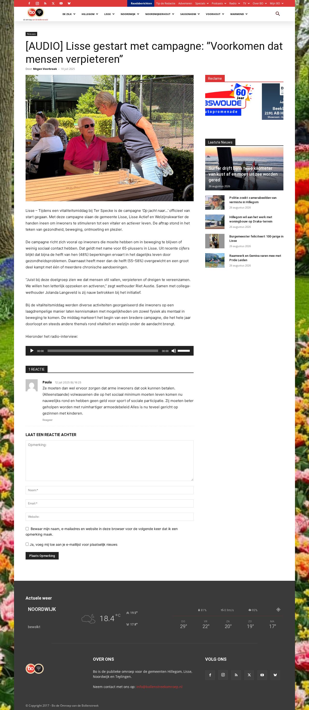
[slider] (184, 350)
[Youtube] (61, 3)
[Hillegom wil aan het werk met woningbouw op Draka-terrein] (215, 222)
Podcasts (217, 3)
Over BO (258, 3)
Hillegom (88, 14)
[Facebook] (29, 3)
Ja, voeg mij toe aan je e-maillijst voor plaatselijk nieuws (73, 544)
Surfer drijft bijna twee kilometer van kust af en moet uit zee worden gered (243, 174)
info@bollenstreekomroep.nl (159, 686)
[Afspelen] (31, 350)
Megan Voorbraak (45, 69)
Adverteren (185, 3)
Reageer (47, 420)
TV (244, 3)
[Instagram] (37, 3)
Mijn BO (275, 3)
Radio (233, 3)
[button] (277, 14)
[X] (53, 3)
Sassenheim (188, 14)
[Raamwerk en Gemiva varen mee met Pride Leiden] (215, 260)
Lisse (107, 14)
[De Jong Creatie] (277, 99)
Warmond (237, 14)
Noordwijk (128, 14)
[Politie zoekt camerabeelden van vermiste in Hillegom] (215, 202)
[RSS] (45, 3)
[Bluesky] (69, 3)
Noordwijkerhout (157, 14)
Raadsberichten (141, 3)
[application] (110, 351)
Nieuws (31, 34)
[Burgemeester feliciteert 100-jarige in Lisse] (215, 241)
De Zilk (67, 14)
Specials (200, 3)
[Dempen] (173, 350)
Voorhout (213, 14)
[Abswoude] (212, 99)
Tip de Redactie (165, 3)
